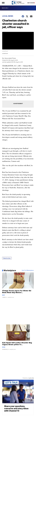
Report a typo (7, 258)
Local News (7, 16)
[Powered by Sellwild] (31, 378)
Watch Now (30, 2)
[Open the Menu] (3, 2)
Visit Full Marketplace (28, 270)
